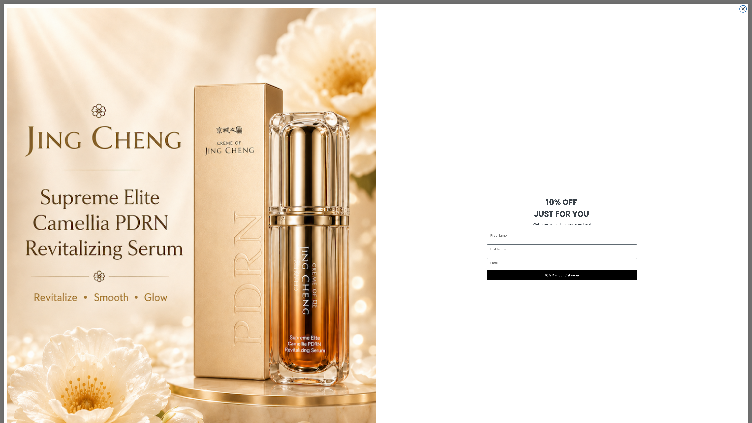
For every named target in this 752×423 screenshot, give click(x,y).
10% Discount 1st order (562, 275)
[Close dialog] (743, 8)
